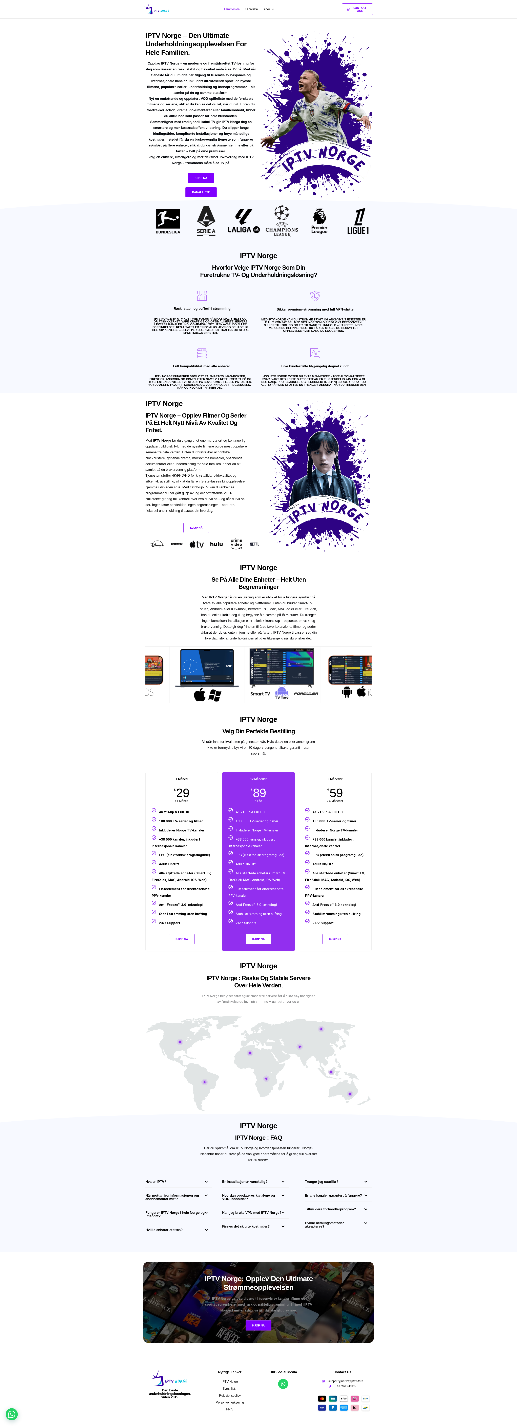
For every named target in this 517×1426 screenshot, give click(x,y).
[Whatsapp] (283, 1384)
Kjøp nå (258, 939)
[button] (178, 1183)
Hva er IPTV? (155, 1182)
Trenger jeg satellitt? (321, 1182)
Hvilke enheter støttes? (164, 1230)
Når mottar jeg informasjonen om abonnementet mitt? (172, 1197)
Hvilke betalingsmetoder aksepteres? (324, 1224)
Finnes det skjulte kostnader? (246, 1226)
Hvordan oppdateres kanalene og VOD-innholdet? (248, 1197)
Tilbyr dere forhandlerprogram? (330, 1209)
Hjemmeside (231, 9)
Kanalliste (251, 9)
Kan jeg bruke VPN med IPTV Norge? (251, 1213)
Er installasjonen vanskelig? (244, 1182)
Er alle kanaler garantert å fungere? (333, 1195)
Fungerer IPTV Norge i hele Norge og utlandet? (175, 1214)
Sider (266, 9)
